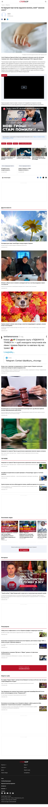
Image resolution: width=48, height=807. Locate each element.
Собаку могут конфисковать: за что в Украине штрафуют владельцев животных (22, 630)
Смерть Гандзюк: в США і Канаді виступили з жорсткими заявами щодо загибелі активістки (25, 171)
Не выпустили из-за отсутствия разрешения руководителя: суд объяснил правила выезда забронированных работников (22, 409)
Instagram (8, 138)
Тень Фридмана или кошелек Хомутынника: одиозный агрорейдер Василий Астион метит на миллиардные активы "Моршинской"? (22, 692)
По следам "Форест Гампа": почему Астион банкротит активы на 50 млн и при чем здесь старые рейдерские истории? (24, 680)
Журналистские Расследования (8, 783)
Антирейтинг (27, 772)
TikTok (11, 138)
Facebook (39, 136)
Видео (25, 765)
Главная (3, 5)
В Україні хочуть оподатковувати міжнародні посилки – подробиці (7, 171)
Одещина (4, 143)
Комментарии (7, 177)
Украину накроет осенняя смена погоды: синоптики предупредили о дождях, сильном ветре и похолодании (23, 324)
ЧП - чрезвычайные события (25, 143)
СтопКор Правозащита (6, 781)
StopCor (9, 13)
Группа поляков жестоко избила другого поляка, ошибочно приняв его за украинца (23, 484)
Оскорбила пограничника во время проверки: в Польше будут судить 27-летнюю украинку (22, 473)
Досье (2, 770)
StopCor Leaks (5, 676)
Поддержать (25, 550)
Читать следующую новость (24, 166)
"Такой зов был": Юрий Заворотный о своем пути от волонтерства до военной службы (23, 593)
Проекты (3, 765)
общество (15, 143)
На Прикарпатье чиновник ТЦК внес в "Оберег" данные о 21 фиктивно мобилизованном (19, 653)
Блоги (25, 767)
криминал (10, 143)
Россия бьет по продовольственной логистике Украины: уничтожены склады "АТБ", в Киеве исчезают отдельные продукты (23, 641)
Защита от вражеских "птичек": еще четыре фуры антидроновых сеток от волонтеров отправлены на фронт (9, 536)
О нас (2, 778)
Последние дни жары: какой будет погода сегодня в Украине (17, 243)
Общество (8, 5)
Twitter (3, 138)
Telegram (35, 136)
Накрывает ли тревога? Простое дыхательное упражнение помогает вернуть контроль (23, 451)
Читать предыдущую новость (8, 166)
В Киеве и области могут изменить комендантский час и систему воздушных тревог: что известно (23, 283)
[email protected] (12, 801)
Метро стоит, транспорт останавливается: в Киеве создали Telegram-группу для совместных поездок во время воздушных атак (21, 367)
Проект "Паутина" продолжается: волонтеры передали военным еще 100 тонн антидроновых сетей (26, 535)
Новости (3, 767)
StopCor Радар (4, 772)
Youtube (42, 136)
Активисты (3, 786)
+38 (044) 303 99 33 (24, 669)
